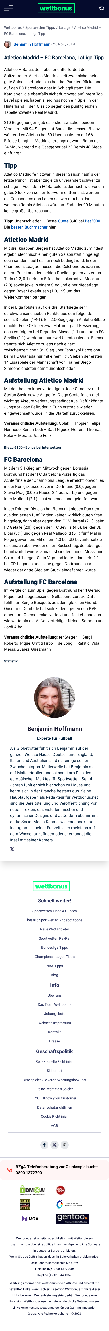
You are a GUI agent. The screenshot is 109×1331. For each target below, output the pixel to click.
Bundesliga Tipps (54, 947)
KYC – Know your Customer (54, 1098)
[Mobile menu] (8, 8)
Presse (54, 1041)
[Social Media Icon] (44, 1145)
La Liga (65, 27)
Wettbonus (13, 27)
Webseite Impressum (54, 1023)
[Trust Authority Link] (72, 1204)
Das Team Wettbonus (54, 1004)
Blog (54, 975)
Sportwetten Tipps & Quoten (54, 911)
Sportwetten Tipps (40, 27)
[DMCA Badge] (36, 1190)
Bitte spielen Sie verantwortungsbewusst (54, 1080)
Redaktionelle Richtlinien (54, 1061)
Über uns (55, 995)
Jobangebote (54, 1013)
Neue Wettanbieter (54, 929)
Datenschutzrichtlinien (54, 1107)
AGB (54, 1125)
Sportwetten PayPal (54, 938)
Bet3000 (92, 221)
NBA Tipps (54, 966)
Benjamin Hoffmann (32, 44)
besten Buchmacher (30, 227)
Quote (63, 221)
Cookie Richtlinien (54, 1116)
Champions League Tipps (55, 956)
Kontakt (54, 1032)
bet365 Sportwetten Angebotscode (54, 920)
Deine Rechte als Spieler (54, 1089)
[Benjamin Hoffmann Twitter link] (12, 849)
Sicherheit (54, 1070)
